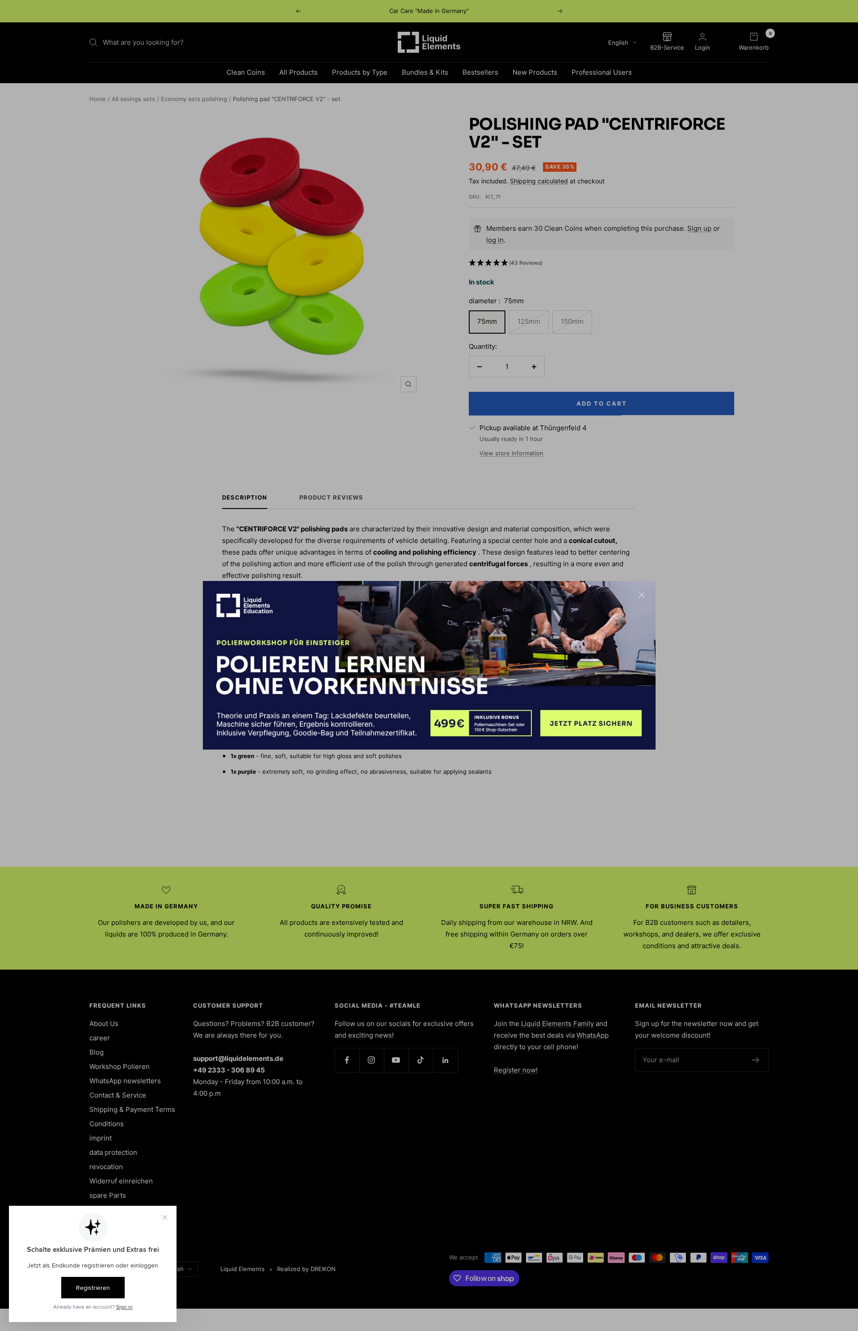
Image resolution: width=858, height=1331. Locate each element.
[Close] (642, 595)
